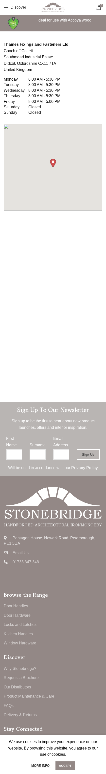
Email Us (21, 553)
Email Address (60, 441)
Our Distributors (17, 687)
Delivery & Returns (20, 715)
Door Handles (16, 606)
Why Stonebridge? (20, 668)
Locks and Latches (20, 624)
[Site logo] (53, 7)
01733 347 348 (26, 562)
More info (41, 766)
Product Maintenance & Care (29, 696)
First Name (11, 441)
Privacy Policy (84, 468)
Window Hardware (20, 643)
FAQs (9, 706)
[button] (53, 163)
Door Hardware (17, 615)
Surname (38, 445)
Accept (65, 766)
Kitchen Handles (18, 634)
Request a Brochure (21, 678)
